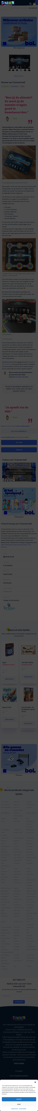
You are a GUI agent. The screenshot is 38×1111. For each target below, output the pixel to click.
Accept (19, 1099)
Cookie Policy (14, 1108)
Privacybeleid (22, 1108)
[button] (35, 1082)
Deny (19, 1104)
